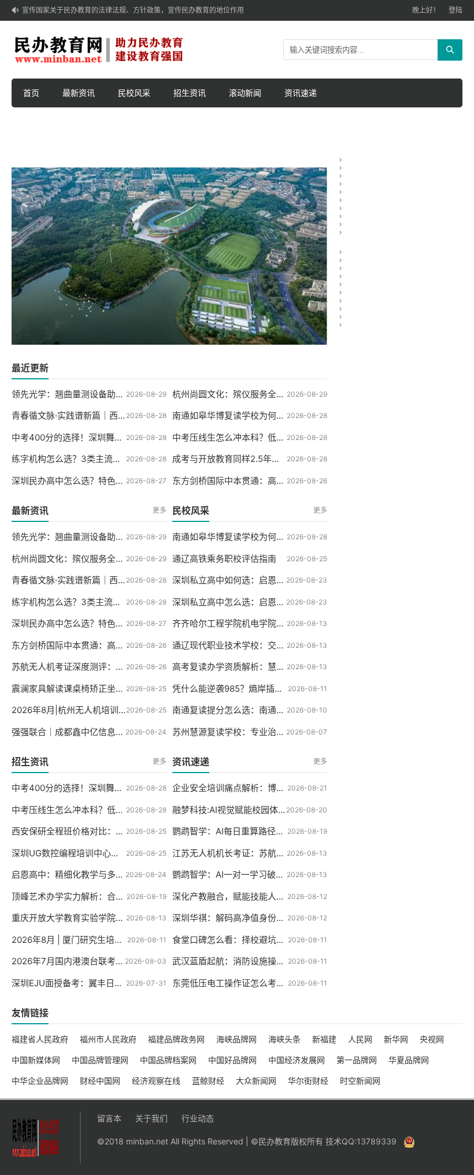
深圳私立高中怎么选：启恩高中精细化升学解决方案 (272, 601)
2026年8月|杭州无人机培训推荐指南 (82, 709)
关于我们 (151, 1118)
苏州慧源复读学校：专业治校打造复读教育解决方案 (272, 731)
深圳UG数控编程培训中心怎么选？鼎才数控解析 (105, 853)
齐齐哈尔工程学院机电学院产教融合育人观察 (259, 623)
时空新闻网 (360, 1081)
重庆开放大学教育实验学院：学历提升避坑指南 (103, 917)
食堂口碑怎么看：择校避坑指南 (233, 939)
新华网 (396, 1039)
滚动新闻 (245, 93)
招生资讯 (189, 93)
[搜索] (450, 50)
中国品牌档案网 (168, 1060)
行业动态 (198, 1118)
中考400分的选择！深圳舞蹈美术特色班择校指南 (106, 437)
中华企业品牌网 (40, 1081)
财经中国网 (100, 1081)
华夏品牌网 (408, 1060)
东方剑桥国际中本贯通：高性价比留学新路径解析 (267, 480)
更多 (159, 510)
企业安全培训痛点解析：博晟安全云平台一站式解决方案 (280, 787)
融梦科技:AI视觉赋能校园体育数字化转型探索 (259, 809)
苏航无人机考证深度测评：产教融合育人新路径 (103, 666)
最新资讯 (78, 93)
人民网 (360, 1039)
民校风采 (134, 93)
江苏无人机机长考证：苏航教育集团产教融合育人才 (272, 853)
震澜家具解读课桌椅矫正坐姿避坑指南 (85, 688)
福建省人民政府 (40, 1039)
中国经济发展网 (296, 1060)
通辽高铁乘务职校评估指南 (224, 558)
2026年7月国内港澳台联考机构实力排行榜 (94, 961)
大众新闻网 (256, 1081)
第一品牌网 (356, 1060)
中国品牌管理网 (100, 1060)
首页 (31, 93)
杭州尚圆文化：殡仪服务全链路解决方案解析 (259, 394)
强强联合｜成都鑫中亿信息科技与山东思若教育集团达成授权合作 (137, 731)
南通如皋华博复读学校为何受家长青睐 (246, 415)
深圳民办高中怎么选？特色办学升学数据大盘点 (103, 480)
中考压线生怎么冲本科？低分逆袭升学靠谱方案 (263, 437)
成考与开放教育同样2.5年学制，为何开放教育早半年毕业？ (287, 458)
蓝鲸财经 (208, 1081)
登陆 (455, 10)
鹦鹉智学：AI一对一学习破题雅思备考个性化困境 (267, 874)
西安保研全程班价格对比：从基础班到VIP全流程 (105, 831)
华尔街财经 (308, 1081)
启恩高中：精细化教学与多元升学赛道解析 (94, 874)
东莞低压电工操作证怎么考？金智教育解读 (254, 983)
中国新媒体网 (36, 1060)
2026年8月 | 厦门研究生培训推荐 (76, 939)
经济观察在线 (156, 1081)
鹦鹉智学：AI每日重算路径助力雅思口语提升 (258, 831)
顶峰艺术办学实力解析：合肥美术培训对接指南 (103, 896)
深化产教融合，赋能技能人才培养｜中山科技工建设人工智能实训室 (302, 896)
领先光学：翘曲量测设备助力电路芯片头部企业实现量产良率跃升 (137, 394)
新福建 (324, 1039)
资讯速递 (300, 93)
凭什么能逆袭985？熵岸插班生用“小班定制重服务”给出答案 (287, 688)
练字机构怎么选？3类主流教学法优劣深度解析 (101, 458)
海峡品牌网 (236, 1039)
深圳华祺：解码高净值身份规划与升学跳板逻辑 (263, 917)
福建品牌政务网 (176, 1039)
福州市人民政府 (108, 1039)
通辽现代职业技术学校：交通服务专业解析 (254, 645)
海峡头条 (284, 1039)
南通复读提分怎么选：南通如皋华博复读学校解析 (267, 709)
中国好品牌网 (232, 1060)
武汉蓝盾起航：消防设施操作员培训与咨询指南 (263, 961)
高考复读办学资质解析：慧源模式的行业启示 (259, 666)
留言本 (109, 1118)
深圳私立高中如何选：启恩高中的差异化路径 (259, 580)
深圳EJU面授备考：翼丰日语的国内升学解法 (98, 983)
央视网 (432, 1039)
